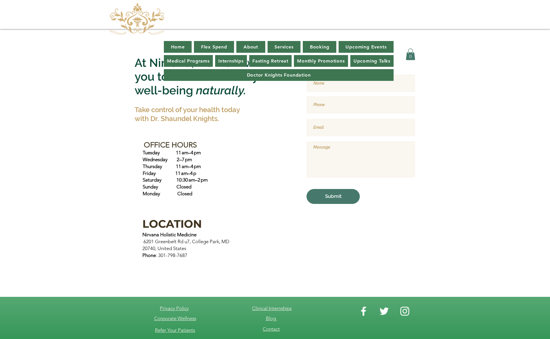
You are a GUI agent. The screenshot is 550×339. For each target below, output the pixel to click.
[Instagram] (405, 311)
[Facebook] (364, 311)
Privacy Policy (174, 308)
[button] (410, 54)
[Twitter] (384, 311)
